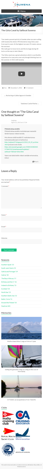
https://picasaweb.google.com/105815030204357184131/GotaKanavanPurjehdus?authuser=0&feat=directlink (21, 149)
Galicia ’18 (4, 275)
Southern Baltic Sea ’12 (9, 296)
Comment (5, 186)
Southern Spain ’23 (7, 265)
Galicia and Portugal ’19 (9, 271)
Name (3, 215)
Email (3, 226)
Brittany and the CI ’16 (9, 282)
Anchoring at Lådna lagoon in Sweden (17, 95)
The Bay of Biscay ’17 (8, 278)
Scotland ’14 (5, 289)
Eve (5, 88)
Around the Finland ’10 (9, 302)
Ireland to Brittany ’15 (8, 285)
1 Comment (30, 88)
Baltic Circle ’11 (6, 299)
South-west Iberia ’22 (8, 268)
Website (4, 238)
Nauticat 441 (5, 306)
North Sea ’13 (6, 292)
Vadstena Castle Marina (30, 103)
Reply (36, 161)
